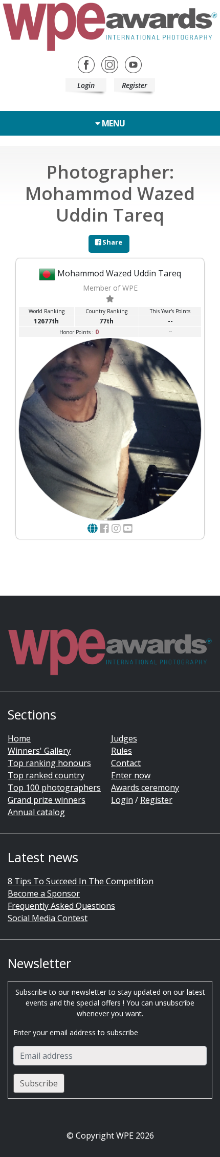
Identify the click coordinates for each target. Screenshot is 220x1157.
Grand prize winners (46, 799)
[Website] (92, 528)
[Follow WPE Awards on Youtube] (133, 64)
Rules (121, 750)
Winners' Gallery (39, 750)
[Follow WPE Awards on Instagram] (109, 64)
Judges (124, 738)
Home (19, 738)
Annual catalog (36, 812)
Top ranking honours (49, 763)
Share (111, 242)
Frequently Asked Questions (61, 905)
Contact (126, 763)
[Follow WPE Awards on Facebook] (86, 64)
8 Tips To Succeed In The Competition (80, 881)
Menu (112, 123)
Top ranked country (46, 775)
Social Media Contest (47, 918)
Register (134, 85)
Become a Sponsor (44, 893)
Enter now (130, 775)
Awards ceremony (145, 787)
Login (86, 85)
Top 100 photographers (54, 787)
